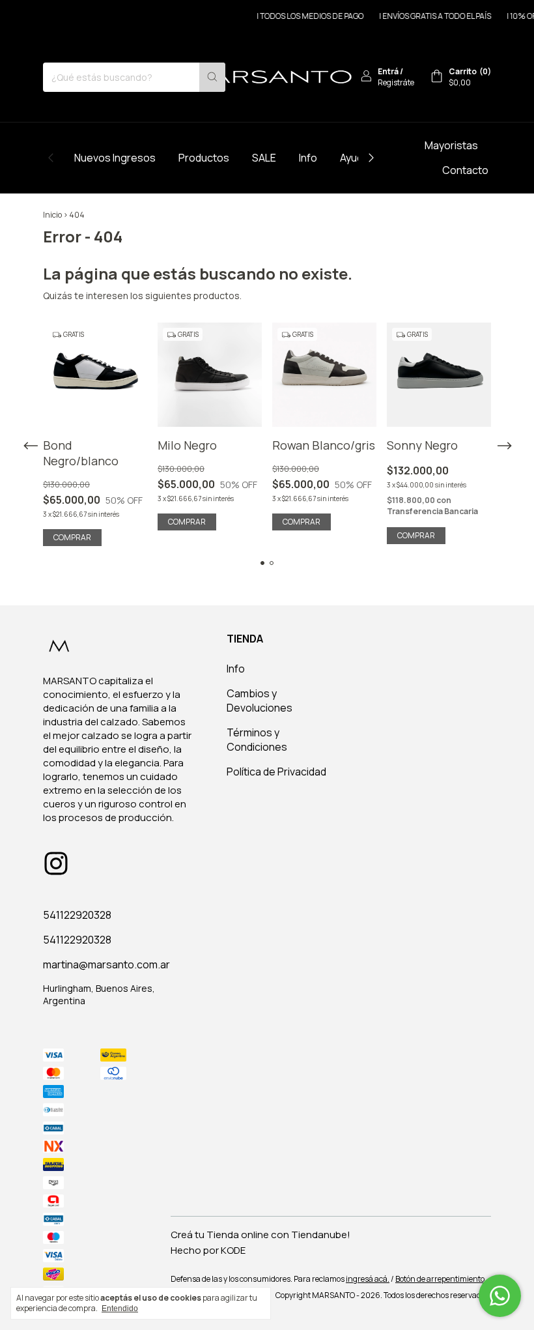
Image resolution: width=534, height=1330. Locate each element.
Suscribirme (356, 219)
